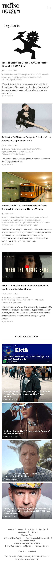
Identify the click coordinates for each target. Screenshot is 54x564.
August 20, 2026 (11, 399)
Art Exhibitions (9, 218)
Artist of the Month (12, 538)
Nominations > (42, 546)
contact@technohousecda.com (36, 556)
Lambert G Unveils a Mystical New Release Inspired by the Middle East (24, 475)
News (20, 530)
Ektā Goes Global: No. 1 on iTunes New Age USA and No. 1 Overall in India (26, 357)
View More (12, 96)
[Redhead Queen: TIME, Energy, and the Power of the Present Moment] (27, 421)
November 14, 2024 (10, 294)
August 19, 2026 (11, 436)
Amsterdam (8, 75)
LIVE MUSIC (40, 223)
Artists (31, 530)
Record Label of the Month (37, 538)
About (21, 552)
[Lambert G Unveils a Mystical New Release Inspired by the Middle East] (27, 461)
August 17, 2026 (11, 516)
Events (42, 530)
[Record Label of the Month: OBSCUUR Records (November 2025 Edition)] (27, 44)
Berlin (16, 75)
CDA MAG (20, 297)
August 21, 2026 (11, 362)
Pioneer (14, 302)
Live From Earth (23, 152)
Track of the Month (26, 541)
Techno (22, 154)
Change (13, 300)
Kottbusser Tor (15, 223)
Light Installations (28, 223)
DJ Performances (16, 220)
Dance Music (35, 75)
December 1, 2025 (10, 71)
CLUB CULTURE (33, 149)
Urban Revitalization (30, 225)
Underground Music (14, 80)
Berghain (7, 149)
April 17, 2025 (8, 214)
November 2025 (23, 77)
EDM (9, 152)
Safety (19, 302)
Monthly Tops (27, 535)
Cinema (19, 300)
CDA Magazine (24, 75)
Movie (7, 302)
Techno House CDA (13, 556)
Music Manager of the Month (27, 543)
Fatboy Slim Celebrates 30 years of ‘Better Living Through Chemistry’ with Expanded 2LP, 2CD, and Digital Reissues (27, 511)
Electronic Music (30, 220)
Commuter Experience (33, 218)
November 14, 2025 (10, 145)
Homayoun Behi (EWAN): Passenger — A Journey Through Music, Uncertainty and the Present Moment (27, 394)
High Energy (11, 77)
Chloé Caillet (21, 149)
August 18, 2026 (11, 479)
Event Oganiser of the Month (18, 546)
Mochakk (6, 154)
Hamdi (13, 152)
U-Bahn (19, 225)
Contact (32, 552)
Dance (25, 300)
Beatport (7, 297)
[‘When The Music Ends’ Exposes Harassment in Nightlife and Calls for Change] (27, 267)
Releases (22, 532)
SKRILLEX (14, 154)
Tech (33, 532)
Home (11, 530)
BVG (22, 218)
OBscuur (33, 77)
